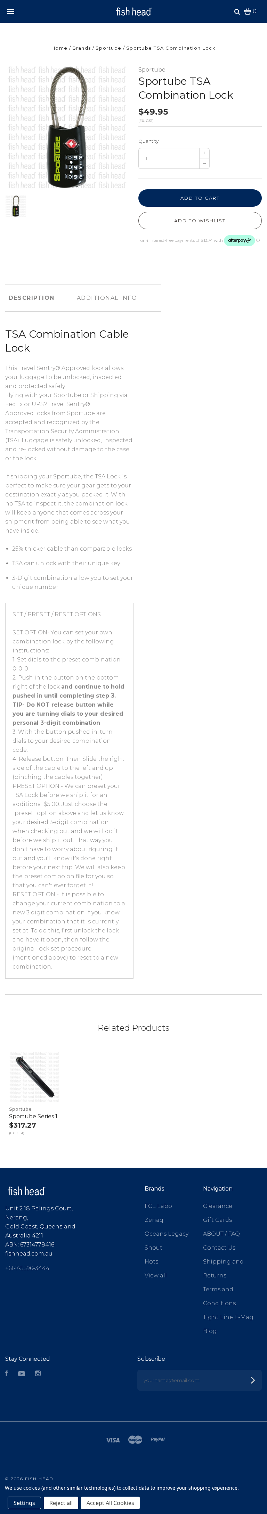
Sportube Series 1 (33, 1116)
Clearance (217, 1206)
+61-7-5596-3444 (27, 1268)
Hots (151, 1261)
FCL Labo (158, 1206)
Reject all (61, 1503)
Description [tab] (32, 298)
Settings (24, 1503)
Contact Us (219, 1247)
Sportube (151, 69)
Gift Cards (217, 1220)
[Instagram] (38, 1374)
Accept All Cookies (110, 1503)
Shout (153, 1247)
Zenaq (154, 1220)
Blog (210, 1331)
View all (156, 1275)
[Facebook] (6, 1374)
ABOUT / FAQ (221, 1234)
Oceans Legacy (166, 1234)
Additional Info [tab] (107, 298)
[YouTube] (21, 1374)
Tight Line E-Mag (228, 1317)
